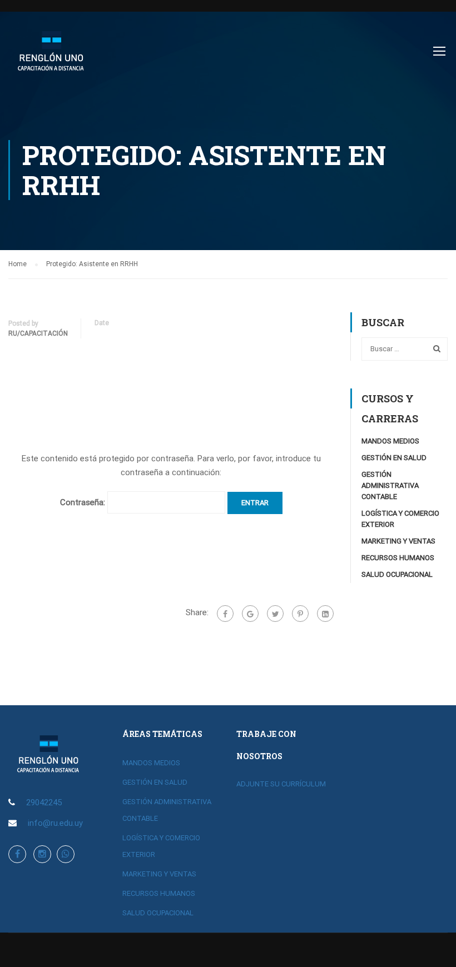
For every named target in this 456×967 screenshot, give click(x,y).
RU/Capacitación (38, 333)
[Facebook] (225, 613)
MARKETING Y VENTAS (398, 541)
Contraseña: (83, 502)
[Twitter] (275, 613)
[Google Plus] (250, 613)
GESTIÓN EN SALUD (394, 457)
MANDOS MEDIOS (390, 441)
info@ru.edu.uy (55, 823)
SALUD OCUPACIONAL (397, 574)
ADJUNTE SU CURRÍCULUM (281, 784)
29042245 (44, 802)
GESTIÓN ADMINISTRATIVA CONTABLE (390, 485)
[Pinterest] (300, 613)
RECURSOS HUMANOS (397, 558)
